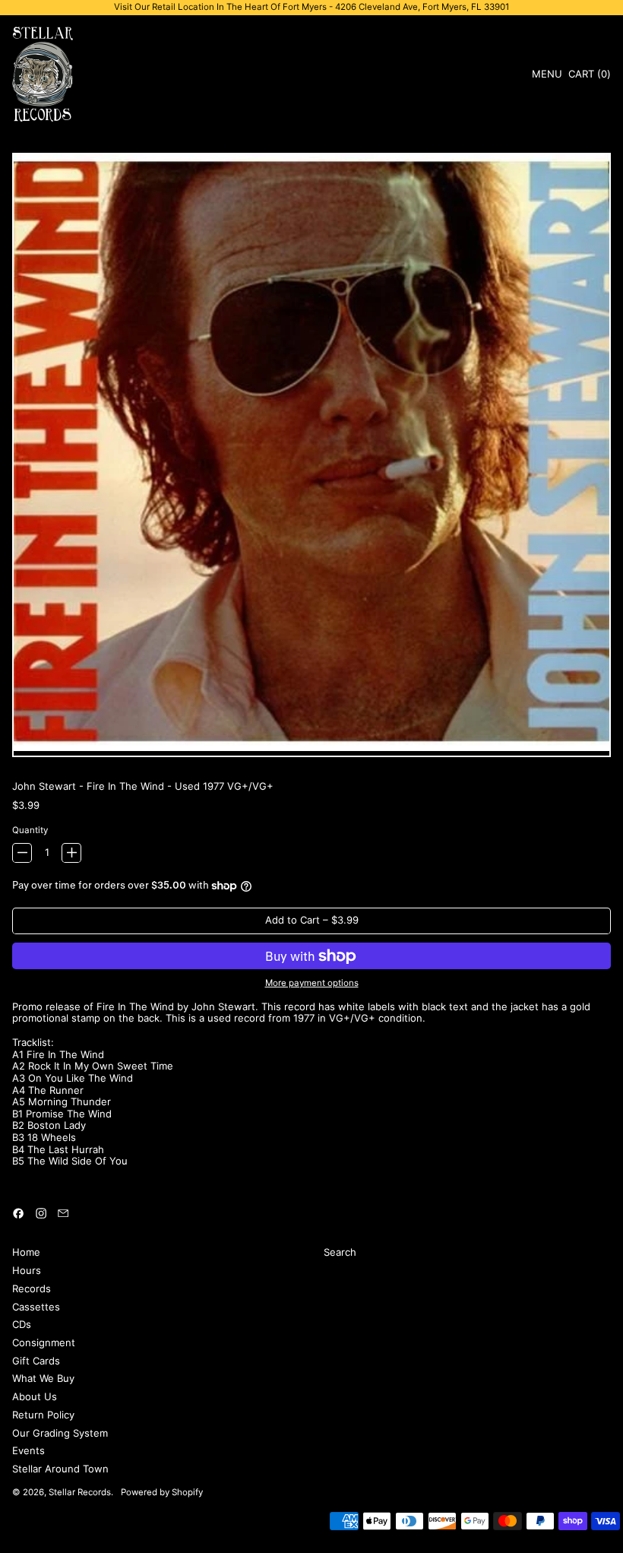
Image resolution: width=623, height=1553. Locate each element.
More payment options (312, 983)
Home (26, 1252)
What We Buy (43, 1378)
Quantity (30, 830)
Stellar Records (80, 1492)
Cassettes (36, 1307)
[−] (22, 853)
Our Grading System (60, 1433)
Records (31, 1288)
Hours (26, 1270)
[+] (71, 853)
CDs (21, 1324)
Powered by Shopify (162, 1492)
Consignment (43, 1342)
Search (340, 1252)
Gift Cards (36, 1361)
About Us (34, 1396)
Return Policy (43, 1415)
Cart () (589, 76)
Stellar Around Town (60, 1469)
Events (28, 1450)
